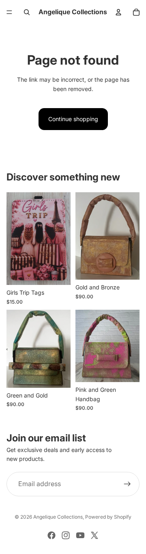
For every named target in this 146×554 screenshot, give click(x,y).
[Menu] (9, 12)
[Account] (118, 12)
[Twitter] (94, 535)
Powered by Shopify (108, 517)
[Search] (27, 12)
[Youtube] (80, 535)
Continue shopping (73, 118)
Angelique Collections (58, 517)
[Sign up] (127, 484)
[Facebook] (51, 535)
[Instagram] (66, 535)
